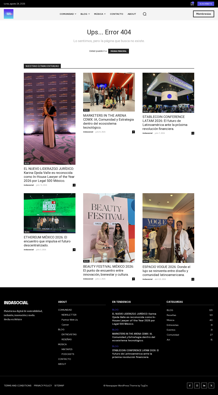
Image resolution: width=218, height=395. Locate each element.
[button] (144, 14)
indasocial (29, 185)
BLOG (27, 163)
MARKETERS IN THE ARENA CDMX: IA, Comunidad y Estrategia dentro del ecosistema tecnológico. (108, 121)
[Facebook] (190, 385)
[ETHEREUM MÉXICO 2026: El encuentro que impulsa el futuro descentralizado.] (49, 213)
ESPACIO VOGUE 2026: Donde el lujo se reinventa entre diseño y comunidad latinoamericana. (166, 271)
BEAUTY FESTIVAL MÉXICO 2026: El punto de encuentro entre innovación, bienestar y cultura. (108, 270)
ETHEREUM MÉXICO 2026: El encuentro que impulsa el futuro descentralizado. (47, 241)
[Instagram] (197, 385)
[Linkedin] (204, 385)
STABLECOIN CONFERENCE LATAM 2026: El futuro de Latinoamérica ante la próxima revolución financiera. (165, 123)
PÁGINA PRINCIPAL (119, 51)
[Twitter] (211, 385)
